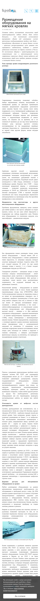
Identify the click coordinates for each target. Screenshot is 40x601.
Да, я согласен (20, 596)
